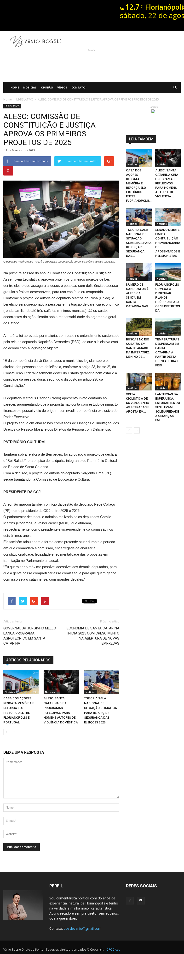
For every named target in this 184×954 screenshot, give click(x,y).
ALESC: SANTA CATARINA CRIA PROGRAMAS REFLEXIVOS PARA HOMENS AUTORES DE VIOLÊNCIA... (166, 183)
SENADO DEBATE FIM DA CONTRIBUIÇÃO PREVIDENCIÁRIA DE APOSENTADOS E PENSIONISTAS (167, 242)
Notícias (30, 87)
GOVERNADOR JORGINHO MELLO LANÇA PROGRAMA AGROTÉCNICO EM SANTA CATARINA (29, 636)
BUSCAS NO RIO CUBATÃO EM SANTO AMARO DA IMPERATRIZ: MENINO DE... (138, 348)
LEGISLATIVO (12, 106)
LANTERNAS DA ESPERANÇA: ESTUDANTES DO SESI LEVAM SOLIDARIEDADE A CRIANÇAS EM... (167, 407)
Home (15, 87)
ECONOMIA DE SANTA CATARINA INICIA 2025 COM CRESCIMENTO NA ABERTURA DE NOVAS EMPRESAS (93, 636)
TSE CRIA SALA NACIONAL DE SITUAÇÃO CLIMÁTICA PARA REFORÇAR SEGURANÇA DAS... (138, 242)
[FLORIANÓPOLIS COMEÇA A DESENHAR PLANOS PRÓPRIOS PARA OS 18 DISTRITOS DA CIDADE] (168, 272)
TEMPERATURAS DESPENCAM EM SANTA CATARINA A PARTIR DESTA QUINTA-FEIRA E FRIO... (167, 352)
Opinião (47, 87)
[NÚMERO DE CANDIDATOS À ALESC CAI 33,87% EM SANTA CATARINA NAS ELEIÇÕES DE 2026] (139, 272)
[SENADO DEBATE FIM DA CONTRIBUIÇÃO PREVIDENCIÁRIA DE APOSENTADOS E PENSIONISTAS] (168, 217)
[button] (175, 87)
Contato (78, 87)
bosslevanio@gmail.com (82, 928)
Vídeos (62, 87)
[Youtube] (141, 900)
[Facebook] (130, 900)
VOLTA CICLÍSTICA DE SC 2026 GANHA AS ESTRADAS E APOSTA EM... (137, 402)
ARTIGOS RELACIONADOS (28, 660)
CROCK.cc (113, 950)
